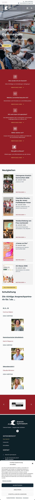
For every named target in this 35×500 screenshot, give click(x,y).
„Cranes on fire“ (22, 243)
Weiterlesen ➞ (21, 192)
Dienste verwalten (6, 480)
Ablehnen (17, 489)
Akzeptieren (17, 485)
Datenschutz (19, 497)
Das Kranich (6, 439)
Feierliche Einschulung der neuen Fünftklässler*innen (23, 200)
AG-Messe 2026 (21, 266)
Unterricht (5, 442)
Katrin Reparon (8, 341)
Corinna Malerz (8, 312)
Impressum (25, 497)
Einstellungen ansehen (17, 494)
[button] (32, 463)
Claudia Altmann (8, 370)
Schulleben (6, 445)
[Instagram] (17, 431)
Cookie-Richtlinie (11, 497)
